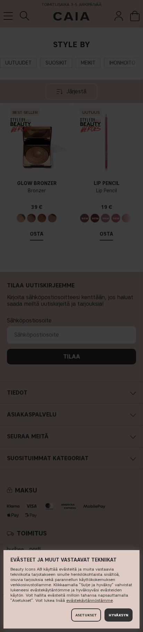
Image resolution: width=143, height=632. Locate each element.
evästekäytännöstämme (89, 600)
